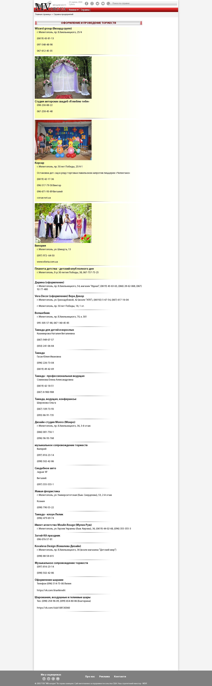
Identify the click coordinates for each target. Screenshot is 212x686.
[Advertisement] (88, 635)
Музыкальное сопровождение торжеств (61, 563)
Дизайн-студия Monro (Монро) (55, 422)
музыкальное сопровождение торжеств (61, 445)
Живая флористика (47, 491)
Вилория (40, 245)
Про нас (90, 676)
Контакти (120, 676)
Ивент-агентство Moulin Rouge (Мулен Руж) (63, 525)
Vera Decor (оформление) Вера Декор (59, 296)
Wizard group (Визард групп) (53, 28)
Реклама (104, 676)
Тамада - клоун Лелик (49, 514)
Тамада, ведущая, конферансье (55, 399)
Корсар (39, 163)
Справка (85, 10)
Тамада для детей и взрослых (54, 330)
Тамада (40, 353)
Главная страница (43, 14)
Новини (73, 10)
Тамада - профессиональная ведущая (60, 376)
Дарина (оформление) (49, 282)
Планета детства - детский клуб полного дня (64, 268)
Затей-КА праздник (47, 535)
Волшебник (42, 313)
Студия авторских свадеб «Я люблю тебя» (62, 101)
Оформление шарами (49, 580)
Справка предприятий (63, 14)
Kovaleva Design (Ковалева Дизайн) (58, 546)
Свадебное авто (45, 468)
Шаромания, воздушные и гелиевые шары (62, 597)
